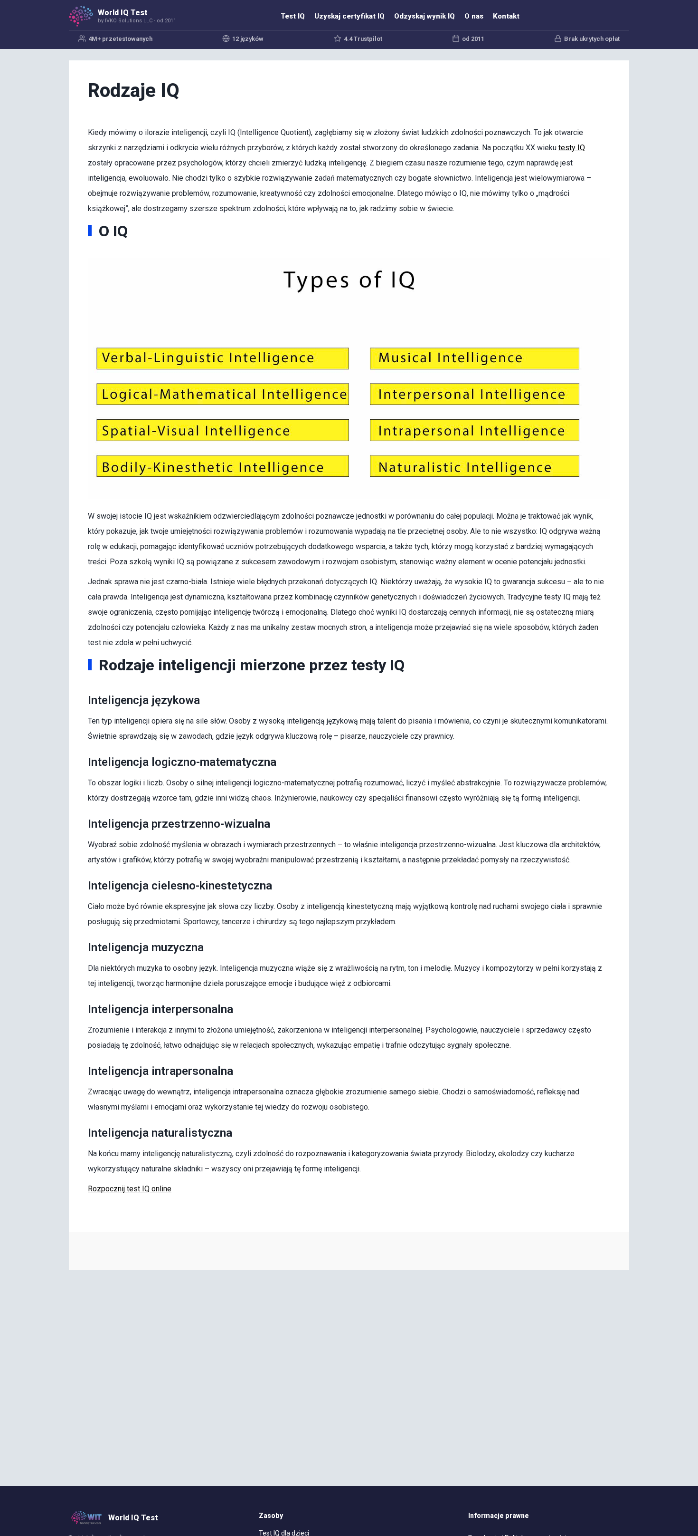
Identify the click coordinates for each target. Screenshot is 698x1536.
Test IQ (293, 16)
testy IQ (571, 147)
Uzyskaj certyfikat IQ (349, 16)
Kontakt (506, 16)
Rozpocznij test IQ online (129, 1188)
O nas (473, 16)
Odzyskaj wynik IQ (424, 16)
